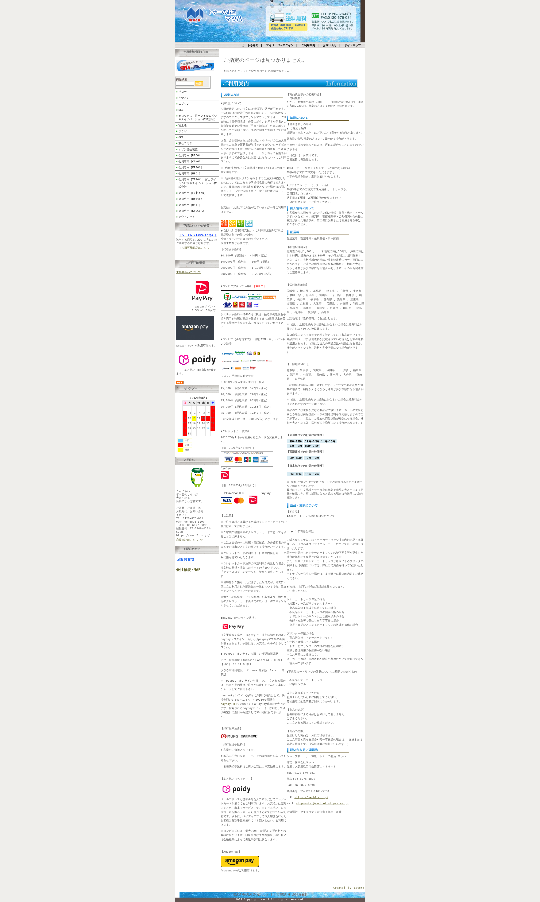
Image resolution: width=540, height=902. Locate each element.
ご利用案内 (308, 45)
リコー (182, 91)
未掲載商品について (188, 272)
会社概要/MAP (188, 569)
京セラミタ (185, 143)
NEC (181, 109)
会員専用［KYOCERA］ (192, 210)
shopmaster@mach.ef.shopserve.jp (322, 803)
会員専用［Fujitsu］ (192, 192)
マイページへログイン (280, 45)
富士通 (182, 125)
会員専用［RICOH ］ (191, 155)
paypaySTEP (229, 703)
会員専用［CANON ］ (191, 161)
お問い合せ (330, 45)
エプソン (183, 103)
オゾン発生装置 (188, 149)
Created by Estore (348, 887)
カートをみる (250, 45)
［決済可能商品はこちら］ (195, 247)
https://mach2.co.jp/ (311, 797)
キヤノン (183, 97)
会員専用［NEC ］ (190, 173)
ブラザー (183, 131)
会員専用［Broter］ (191, 198)
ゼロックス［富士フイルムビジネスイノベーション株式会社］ (197, 117)
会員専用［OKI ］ (190, 204)
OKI (181, 137)
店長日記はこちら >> (189, 539)
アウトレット (186, 216)
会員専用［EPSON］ (190, 167)
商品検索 (181, 79)
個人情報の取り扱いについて (251, 894)
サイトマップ (352, 45)
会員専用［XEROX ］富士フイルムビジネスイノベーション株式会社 (197, 183)
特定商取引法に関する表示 (290, 894)
